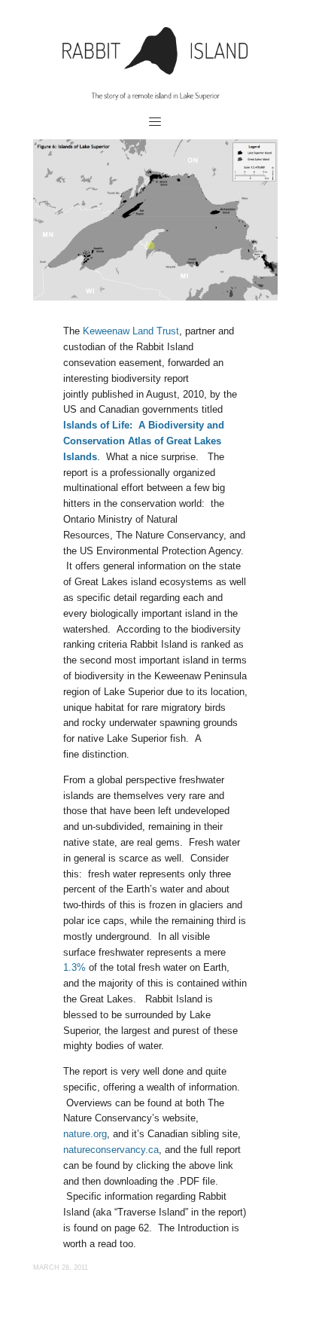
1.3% (74, 967)
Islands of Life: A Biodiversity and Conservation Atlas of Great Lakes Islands (143, 440)
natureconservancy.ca (111, 1149)
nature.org (85, 1133)
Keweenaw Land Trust (131, 331)
